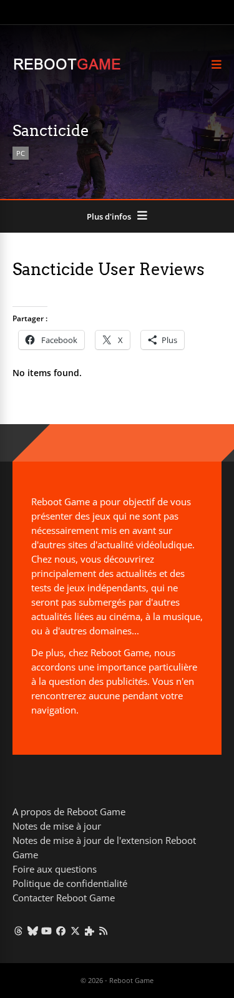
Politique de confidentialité (69, 883)
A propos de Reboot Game (68, 811)
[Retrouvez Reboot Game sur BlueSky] (33, 930)
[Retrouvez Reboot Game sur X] (75, 930)
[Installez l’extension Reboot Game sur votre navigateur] (89, 930)
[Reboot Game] (67, 68)
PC (20, 153)
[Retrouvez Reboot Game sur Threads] (18, 930)
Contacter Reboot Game (63, 897)
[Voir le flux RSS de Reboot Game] (104, 930)
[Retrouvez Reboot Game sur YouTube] (47, 930)
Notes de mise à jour (56, 826)
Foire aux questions (54, 869)
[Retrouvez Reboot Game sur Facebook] (61, 930)
